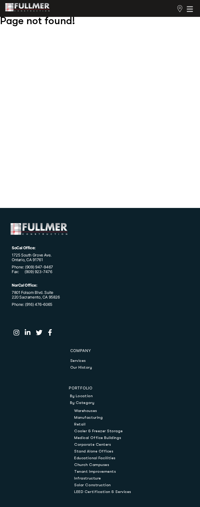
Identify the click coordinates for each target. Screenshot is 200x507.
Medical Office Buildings (97, 437)
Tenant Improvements (95, 471)
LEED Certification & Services (102, 491)
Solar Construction (92, 485)
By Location (81, 396)
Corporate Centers (92, 444)
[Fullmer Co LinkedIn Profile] (30, 333)
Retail (79, 424)
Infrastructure (87, 478)
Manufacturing (88, 417)
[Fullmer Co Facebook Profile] (52, 333)
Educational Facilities (95, 458)
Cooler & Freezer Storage (98, 431)
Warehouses (85, 410)
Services (78, 360)
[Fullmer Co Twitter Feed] (42, 333)
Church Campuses (91, 464)
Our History (81, 367)
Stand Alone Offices (93, 451)
